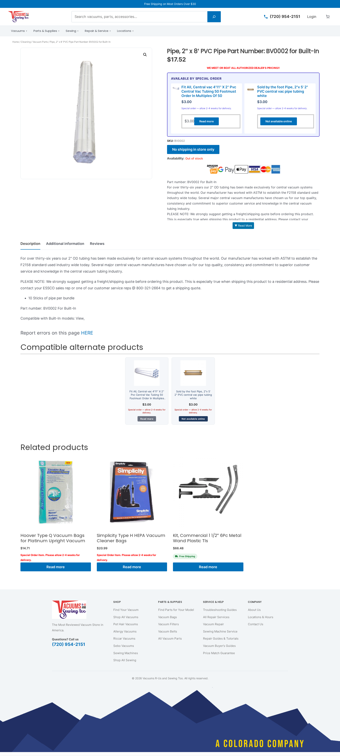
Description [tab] (30, 244)
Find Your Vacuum (126, 610)
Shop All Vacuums (125, 617)
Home (15, 41)
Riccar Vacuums (124, 638)
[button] (145, 54)
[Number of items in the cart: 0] (327, 16)
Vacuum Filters (168, 624)
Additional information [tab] (65, 244)
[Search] (214, 16)
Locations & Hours (260, 617)
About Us (254, 610)
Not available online (278, 121)
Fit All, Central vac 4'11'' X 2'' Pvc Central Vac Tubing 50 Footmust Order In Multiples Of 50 (208, 91)
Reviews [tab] (97, 244)
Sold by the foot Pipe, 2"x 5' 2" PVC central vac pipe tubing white (282, 91)
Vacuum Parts (40, 41)
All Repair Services (216, 617)
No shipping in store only (193, 149)
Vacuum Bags (167, 617)
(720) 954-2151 (68, 644)
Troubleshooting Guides (220, 610)
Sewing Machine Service (220, 631)
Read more (206, 121)
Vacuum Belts (167, 631)
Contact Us (255, 624)
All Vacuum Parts (170, 638)
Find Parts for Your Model (176, 610)
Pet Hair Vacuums (125, 624)
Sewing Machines (125, 653)
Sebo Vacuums (123, 646)
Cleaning (26, 41)
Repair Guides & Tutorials (220, 638)
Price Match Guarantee (219, 653)
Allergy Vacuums (125, 631)
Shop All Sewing (124, 660)
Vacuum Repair (213, 624)
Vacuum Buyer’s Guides (219, 646)
